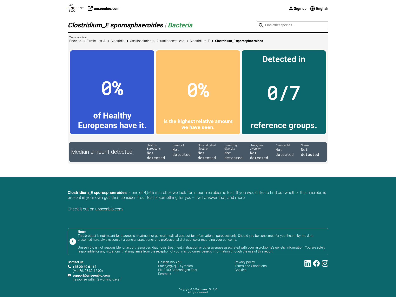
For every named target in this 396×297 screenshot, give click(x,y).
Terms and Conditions (251, 266)
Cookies (240, 270)
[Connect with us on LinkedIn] (307, 270)
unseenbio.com (109, 209)
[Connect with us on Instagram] (325, 270)
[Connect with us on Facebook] (316, 270)
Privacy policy (245, 262)
